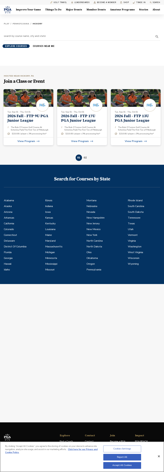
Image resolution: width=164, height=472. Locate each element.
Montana (91, 200)
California (9, 223)
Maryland (50, 241)
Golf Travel (60, 2)
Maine (48, 235)
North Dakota (94, 246)
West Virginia (135, 252)
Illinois (48, 200)
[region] (82, 457)
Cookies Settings (122, 448)
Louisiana (50, 229)
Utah (130, 229)
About (156, 9)
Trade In (139, 2)
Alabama (9, 200)
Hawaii (7, 264)
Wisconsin (133, 258)
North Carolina (94, 241)
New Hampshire (95, 218)
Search (156, 2)
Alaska (8, 206)
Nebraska (91, 206)
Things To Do (53, 9)
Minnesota (51, 258)
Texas (131, 223)
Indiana (49, 206)
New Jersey (93, 223)
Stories (143, 9)
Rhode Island (135, 200)
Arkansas (9, 218)
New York (91, 235)
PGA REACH (141, 441)
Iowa (48, 212)
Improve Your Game (28, 9)
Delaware (9, 241)
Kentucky (50, 223)
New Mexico (93, 229)
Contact (89, 441)
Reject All (122, 457)
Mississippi (51, 264)
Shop (124, 2)
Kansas (49, 218)
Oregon (90, 264)
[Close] (158, 456)
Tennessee (134, 218)
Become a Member (106, 2)
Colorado (9, 229)
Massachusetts (53, 246)
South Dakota (136, 212)
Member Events (96, 9)
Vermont (133, 235)
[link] (28, 117)
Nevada (90, 212)
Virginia (132, 241)
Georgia (8, 258)
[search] (157, 36)
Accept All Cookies (122, 465)
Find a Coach (66, 441)
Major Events (74, 9)
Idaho (7, 269)
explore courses (16, 46)
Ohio (89, 252)
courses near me (44, 46)
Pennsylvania (21, 23)
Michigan (50, 252)
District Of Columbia (15, 246)
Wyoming (133, 264)
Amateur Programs (122, 9)
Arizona (8, 212)
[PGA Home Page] (8, 9)
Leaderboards (82, 2)
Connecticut (10, 235)
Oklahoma (92, 258)
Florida (8, 252)
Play (6, 23)
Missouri (49, 269)
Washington (134, 246)
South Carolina (136, 206)
